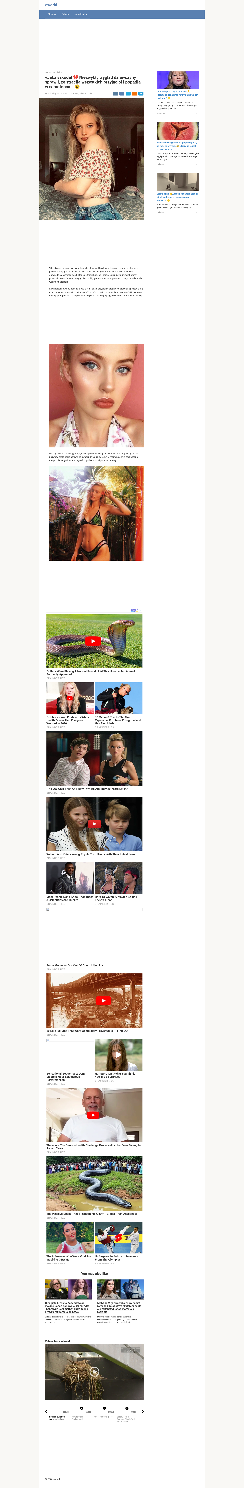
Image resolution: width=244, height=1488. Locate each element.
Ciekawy (52, 14)
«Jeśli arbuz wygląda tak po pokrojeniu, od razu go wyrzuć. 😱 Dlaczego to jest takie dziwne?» (177, 146)
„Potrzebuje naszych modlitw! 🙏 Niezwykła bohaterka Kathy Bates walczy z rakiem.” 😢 (177, 95)
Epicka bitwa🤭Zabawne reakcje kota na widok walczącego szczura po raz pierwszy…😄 (177, 197)
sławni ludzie (80, 14)
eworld (51, 5)
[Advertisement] (122, 42)
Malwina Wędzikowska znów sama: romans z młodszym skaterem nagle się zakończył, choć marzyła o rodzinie (119, 1307)
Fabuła (65, 14)
